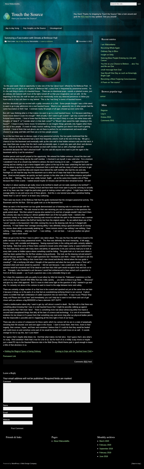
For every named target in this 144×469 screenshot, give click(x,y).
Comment (7, 382)
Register (104, 110)
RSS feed (85, 17)
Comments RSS (107, 120)
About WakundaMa (12, 4)
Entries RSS (106, 117)
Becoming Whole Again (110, 48)
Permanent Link (9, 356)
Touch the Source (27, 14)
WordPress (15, 463)
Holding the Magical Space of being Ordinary (23, 351)
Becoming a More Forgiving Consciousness (118, 79)
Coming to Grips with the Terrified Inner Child (73, 351)
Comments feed (83, 362)
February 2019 (105, 453)
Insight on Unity (107, 55)
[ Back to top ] (136, 463)
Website (6, 420)
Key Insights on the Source (34, 28)
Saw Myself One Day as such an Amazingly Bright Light (119, 74)
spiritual (102, 96)
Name (5, 405)
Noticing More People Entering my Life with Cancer (118, 59)
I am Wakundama (108, 44)
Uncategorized (56, 28)
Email (5, 413)
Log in (103, 114)
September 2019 (106, 449)
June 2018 (103, 456)
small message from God (111, 70)
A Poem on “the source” (110, 82)
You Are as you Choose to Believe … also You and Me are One (120, 65)
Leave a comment (46, 41)
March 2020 (104, 441)
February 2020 (105, 445)
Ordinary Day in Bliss (109, 51)
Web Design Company (29, 463)
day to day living (12, 28)
